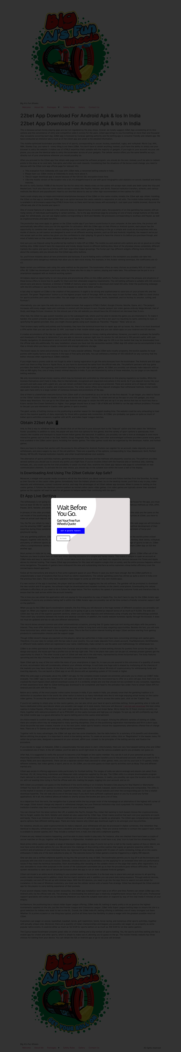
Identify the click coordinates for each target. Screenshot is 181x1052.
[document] (90, 526)
